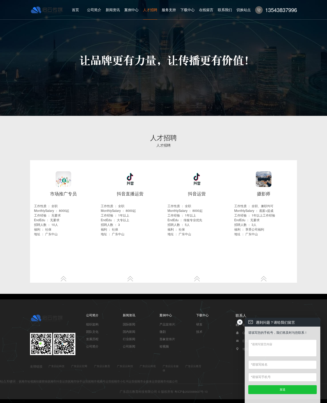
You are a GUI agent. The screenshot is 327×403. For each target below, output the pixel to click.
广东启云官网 (79, 366)
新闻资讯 (113, 9)
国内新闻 (129, 331)
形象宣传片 (167, 339)
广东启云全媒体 (171, 368)
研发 (199, 324)
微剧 (162, 331)
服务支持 (169, 9)
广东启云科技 (56, 366)
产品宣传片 (167, 324)
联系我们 (225, 9)
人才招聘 (150, 9)
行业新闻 (129, 339)
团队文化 (92, 331)
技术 (199, 331)
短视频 (164, 346)
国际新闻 (129, 324)
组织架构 (92, 324)
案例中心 (131, 9)
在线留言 (206, 9)
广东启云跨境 (148, 366)
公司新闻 (129, 346)
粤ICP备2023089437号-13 (191, 391)
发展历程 (92, 339)
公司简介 (94, 9)
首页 (75, 9)
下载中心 (187, 9)
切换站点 (243, 9)
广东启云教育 (102, 366)
